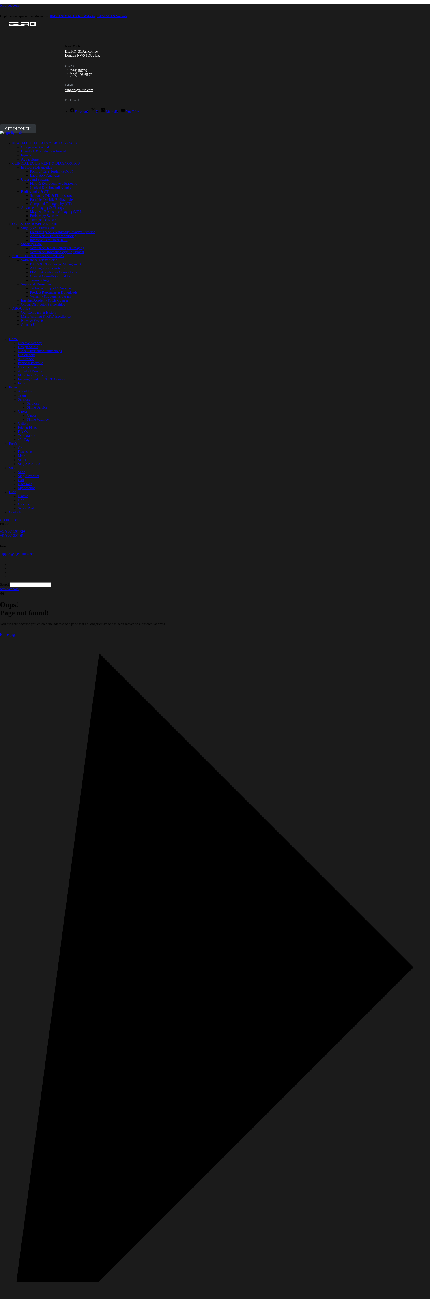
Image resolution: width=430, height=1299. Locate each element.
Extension (25, 452)
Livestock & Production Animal (43, 151)
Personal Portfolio (30, 363)
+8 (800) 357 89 (11, 535)
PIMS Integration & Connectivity (53, 272)
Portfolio (15, 444)
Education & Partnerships (38, 256)
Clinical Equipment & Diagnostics (46, 163)
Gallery (23, 423)
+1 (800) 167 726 (12, 531)
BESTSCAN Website (112, 16)
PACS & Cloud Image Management (55, 264)
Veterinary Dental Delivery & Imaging (57, 248)
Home (13, 339)
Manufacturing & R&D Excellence (46, 316)
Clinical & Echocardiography (50, 187)
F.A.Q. (23, 431)
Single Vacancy (38, 419)
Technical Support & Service (50, 288)
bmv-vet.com (9, 5)
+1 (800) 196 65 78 (78, 75)
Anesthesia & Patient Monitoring (53, 236)
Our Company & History (38, 312)
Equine (26, 155)
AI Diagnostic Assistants (47, 268)
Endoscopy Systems (44, 216)
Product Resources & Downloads (53, 292)
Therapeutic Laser (43, 220)
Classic (23, 496)
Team (22, 395)
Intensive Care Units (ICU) (49, 240)
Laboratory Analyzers (45, 175)
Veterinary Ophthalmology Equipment (57, 252)
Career (22, 411)
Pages (13, 387)
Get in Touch (18, 129)
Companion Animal (35, 147)
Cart (21, 480)
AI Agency (26, 359)
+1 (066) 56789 (76, 71)
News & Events (32, 320)
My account (26, 488)
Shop (12, 468)
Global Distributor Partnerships (43, 304)
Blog (12, 492)
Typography (26, 435)
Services (24, 399)
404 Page (24, 440)
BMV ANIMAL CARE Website (72, 16)
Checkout (25, 484)
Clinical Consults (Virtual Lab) (51, 276)
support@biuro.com (79, 90)
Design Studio (28, 347)
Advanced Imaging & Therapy (42, 208)
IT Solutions (26, 355)
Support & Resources (36, 284)
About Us (21, 308)
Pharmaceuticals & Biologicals (44, 143)
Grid (21, 448)
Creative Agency (30, 343)
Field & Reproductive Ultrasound (53, 183)
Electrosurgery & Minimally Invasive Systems (62, 232)
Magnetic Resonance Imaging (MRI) (56, 212)
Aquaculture (30, 159)
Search (5, 584)
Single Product (28, 476)
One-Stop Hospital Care (35, 224)
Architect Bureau (30, 371)
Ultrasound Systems (35, 179)
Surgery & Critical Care (38, 228)
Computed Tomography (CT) (51, 204)
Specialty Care (31, 244)
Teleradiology (39, 280)
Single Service (37, 407)
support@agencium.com (17, 554)
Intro (21, 383)
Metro (22, 456)
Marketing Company (32, 375)
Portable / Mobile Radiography (52, 199)
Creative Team (28, 367)
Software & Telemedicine (39, 260)
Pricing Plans (27, 427)
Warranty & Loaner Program (50, 296)
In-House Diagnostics (36, 167)
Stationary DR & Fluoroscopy (51, 195)
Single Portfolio (29, 464)
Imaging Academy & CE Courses (45, 300)
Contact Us (29, 324)
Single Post (26, 508)
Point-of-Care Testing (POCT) (51, 171)
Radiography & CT (35, 191)
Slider (22, 460)
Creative (24, 504)
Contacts (15, 512)
